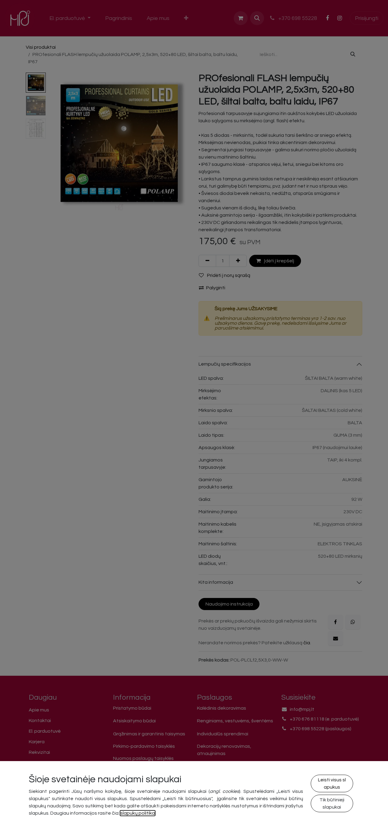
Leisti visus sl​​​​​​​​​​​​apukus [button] (332, 783)
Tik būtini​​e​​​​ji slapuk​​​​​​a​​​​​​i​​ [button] (331, 803)
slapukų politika (137, 813)
